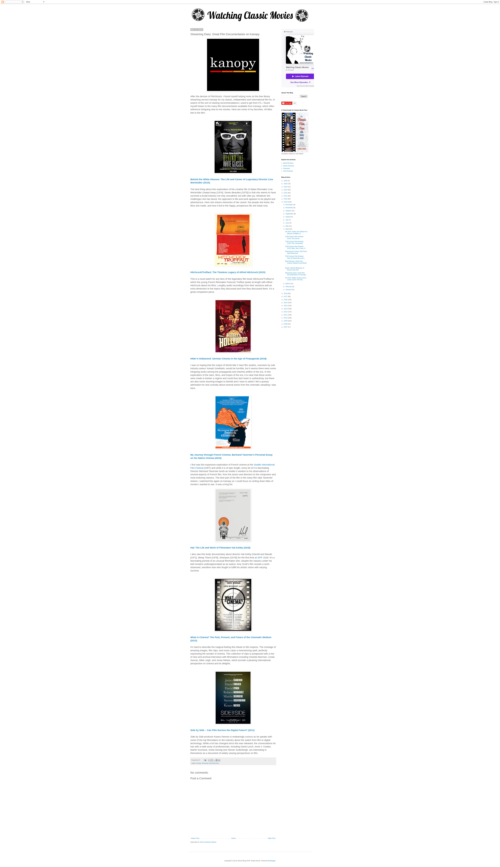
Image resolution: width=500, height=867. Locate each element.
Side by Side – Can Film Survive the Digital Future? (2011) (222, 730)
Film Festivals (288, 171)
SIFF (259, 557)
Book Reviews (288, 163)
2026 (286, 181)
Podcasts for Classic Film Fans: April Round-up (296, 252)
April (287, 229)
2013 (286, 309)
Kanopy (198, 763)
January (289, 290)
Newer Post (195, 838)
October (289, 211)
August (288, 217)
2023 (286, 190)
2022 (286, 193)
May (287, 226)
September (290, 214)
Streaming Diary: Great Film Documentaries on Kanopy (295, 274)
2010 (286, 318)
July (287, 220)
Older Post (271, 838)
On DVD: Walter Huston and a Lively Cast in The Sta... (295, 279)
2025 (286, 184)
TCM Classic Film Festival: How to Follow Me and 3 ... (295, 257)
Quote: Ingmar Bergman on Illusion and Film (294, 269)
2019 (286, 202)
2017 (286, 296)
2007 (286, 327)
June (287, 223)
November (289, 208)
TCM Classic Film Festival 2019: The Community (294, 242)
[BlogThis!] (211, 760)
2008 (286, 324)
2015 (286, 303)
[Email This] (209, 760)
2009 (286, 321)
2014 (286, 306)
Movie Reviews (288, 166)
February (289, 287)
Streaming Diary (214, 763)
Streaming (205, 763)
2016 (286, 300)
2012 (286, 312)
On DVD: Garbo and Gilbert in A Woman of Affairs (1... (296, 232)
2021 (286, 196)
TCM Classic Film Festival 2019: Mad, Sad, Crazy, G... (295, 247)
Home (233, 838)
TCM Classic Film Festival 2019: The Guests (294, 237)
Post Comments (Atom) (208, 842)
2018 (286, 293)
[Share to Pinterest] (219, 760)
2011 (286, 315)
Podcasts (286, 168)
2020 (286, 199)
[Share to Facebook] (216, 760)
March (288, 284)
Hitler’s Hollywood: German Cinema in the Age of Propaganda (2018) (228, 358)
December (289, 205)
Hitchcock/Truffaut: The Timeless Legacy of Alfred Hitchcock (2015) (227, 272)
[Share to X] (214, 760)
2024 (286, 187)
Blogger (273, 861)
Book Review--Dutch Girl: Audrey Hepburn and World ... (296, 263)
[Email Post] (205, 760)
